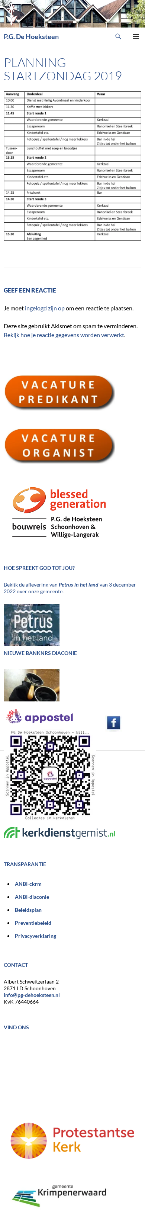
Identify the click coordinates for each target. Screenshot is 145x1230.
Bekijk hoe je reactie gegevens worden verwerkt (64, 334)
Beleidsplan (28, 910)
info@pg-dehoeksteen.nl (32, 995)
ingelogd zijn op (45, 307)
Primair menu (136, 36)
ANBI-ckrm (28, 884)
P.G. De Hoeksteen (31, 36)
